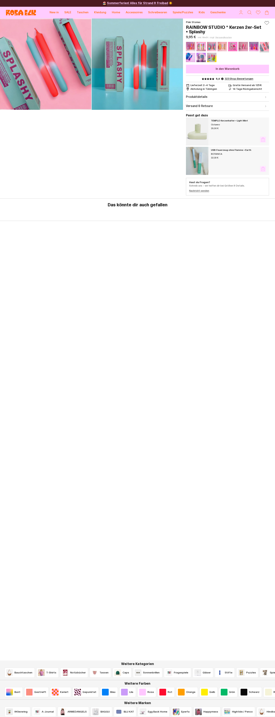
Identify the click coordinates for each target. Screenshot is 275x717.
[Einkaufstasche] (266, 12)
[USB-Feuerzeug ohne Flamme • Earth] (197, 161)
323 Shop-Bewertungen (239, 78)
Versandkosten (223, 37)
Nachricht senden (199, 191)
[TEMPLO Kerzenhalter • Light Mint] (197, 131)
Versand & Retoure (199, 106)
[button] (82, 12)
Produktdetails (196, 96)
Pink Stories (193, 22)
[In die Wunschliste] (267, 25)
